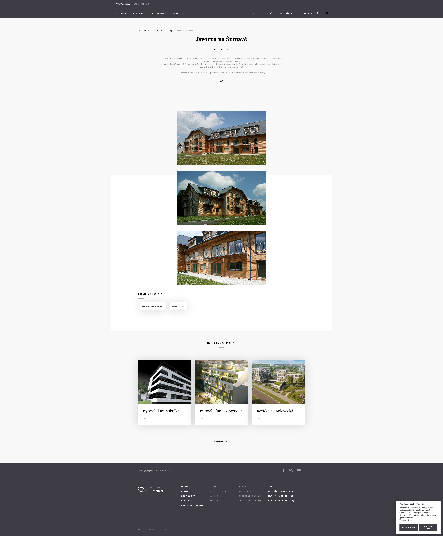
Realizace (187, 491)
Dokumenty (245, 491)
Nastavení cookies (192, 505)
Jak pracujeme (218, 491)
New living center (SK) (281, 501)
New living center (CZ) (281, 496)
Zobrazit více (221, 441)
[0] (325, 13)
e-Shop (272, 486)
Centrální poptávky (250, 501)
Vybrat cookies (405, 520)
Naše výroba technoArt (282, 491)
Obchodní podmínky (250, 496)
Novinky (243, 486)
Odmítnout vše (428, 527)
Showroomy (188, 496)
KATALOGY (187, 501)
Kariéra (214, 496)
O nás (213, 486)
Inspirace (187, 486)
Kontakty (215, 501)
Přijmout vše (408, 527)
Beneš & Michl (161, 530)
